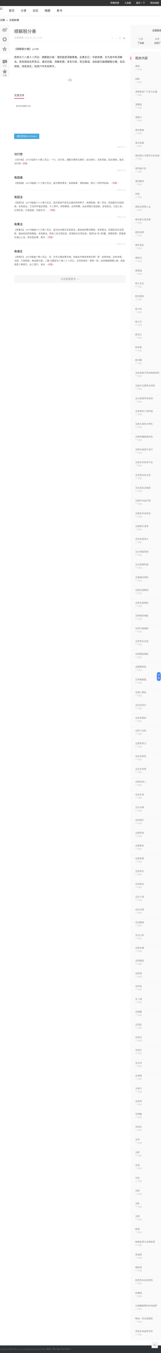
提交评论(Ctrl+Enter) (27, 136)
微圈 (47, 10)
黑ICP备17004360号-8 (61, 1349)
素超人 (49, 1349)
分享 (23, 10)
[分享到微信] (4, 39)
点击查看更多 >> (70, 279)
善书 (59, 10)
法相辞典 (14, 20)
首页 (11, 10)
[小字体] (116, 38)
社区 (35, 10)
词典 (2, 20)
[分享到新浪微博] (4, 29)
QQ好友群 (4, 48)
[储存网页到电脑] (124, 38)
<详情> (24, 163)
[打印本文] (120, 38)
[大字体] (112, 38)
